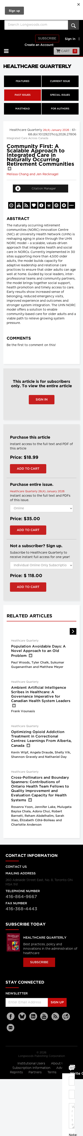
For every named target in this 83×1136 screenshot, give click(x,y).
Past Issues (23, 95)
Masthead (22, 109)
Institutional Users (31, 1063)
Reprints (17, 1072)
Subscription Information (31, 1068)
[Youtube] (44, 1016)
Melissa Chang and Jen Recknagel (32, 174)
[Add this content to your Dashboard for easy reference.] (34, 205)
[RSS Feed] (55, 1016)
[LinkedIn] (33, 1016)
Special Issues (60, 95)
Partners (35, 1072)
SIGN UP (57, 1002)
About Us (58, 1063)
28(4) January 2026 (56, 130)
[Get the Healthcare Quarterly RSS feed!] (26, 205)
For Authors (60, 109)
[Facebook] (11, 1016)
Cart (68, 51)
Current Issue (60, 81)
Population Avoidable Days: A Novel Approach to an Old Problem (38, 651)
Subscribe (47, 38)
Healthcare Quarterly (44, 937)
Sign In (42, 399)
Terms (52, 1072)
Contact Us (16, 867)
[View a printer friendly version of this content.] (19, 205)
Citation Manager (44, 188)
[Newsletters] (11, 1027)
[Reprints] (11, 205)
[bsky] (22, 1016)
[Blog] (66, 1019)
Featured (22, 81)
